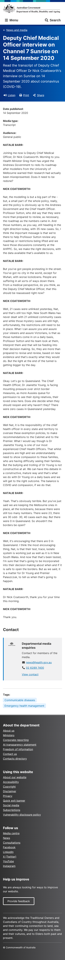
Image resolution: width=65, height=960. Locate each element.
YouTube (8, 861)
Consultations (11, 842)
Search (55, 20)
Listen (11, 95)
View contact (30, 674)
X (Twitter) (9, 856)
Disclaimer (9, 791)
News (6, 838)
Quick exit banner (14, 800)
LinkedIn (8, 852)
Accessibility (11, 782)
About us (8, 730)
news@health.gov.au (39, 662)
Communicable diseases (19, 700)
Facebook (9, 847)
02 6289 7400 (35, 667)
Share (40, 95)
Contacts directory (15, 758)
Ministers (8, 735)
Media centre (11, 833)
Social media (11, 805)
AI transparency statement (19, 744)
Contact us (10, 754)
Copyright (9, 786)
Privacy (7, 796)
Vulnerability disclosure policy (22, 814)
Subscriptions (11, 810)
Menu (13, 20)
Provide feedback (19, 901)
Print (26, 95)
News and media (16, 30)
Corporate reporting (16, 740)
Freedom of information (18, 749)
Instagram (9, 866)
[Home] (32, 8)
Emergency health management (24, 705)
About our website (14, 777)
